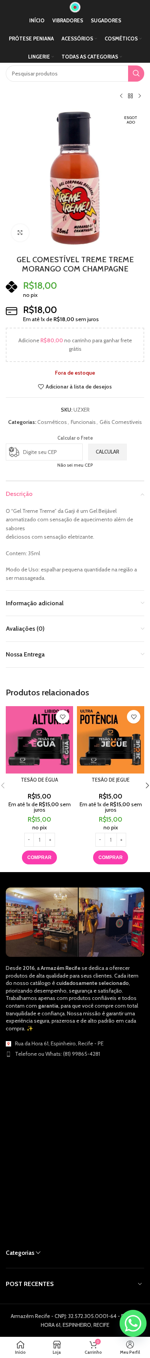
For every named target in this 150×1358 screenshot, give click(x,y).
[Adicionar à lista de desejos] (62, 716)
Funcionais (83, 422)
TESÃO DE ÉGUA (39, 780)
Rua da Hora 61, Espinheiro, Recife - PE (59, 1043)
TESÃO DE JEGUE (111, 780)
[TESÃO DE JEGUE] (110, 740)
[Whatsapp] (133, 1323)
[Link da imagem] (75, 921)
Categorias (20, 1253)
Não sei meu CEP (75, 465)
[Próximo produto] (139, 96)
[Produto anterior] (121, 96)
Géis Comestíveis (121, 422)
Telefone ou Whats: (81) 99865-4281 (57, 1053)
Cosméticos (52, 422)
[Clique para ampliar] (20, 232)
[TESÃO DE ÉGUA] (39, 740)
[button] (39, 857)
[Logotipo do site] (75, 6)
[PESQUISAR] (136, 73)
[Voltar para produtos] (130, 96)
